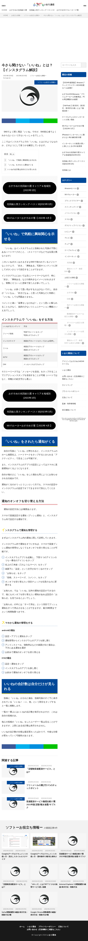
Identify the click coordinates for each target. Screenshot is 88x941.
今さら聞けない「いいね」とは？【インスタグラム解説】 (63, 15)
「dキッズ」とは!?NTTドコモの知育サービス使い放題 (43, 885)
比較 (69, 299)
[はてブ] (37, 120)
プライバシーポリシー (70, 391)
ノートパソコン (72, 213)
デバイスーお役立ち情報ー (74, 324)
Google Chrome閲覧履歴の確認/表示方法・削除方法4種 (43, 913)
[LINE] (51, 120)
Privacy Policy (73, 419)
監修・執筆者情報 (69, 404)
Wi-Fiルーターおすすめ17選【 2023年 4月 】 (29, 218)
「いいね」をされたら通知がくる (19, 165)
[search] (83, 65)
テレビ (68, 238)
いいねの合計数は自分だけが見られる (21, 169)
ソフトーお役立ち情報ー (32, 15)
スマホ (68, 219)
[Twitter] (23, 120)
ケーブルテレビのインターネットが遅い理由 (73, 118)
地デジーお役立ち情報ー (74, 306)
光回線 (70, 262)
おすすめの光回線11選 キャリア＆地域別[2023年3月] (30, 187)
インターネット (72, 256)
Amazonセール (71, 188)
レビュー (69, 231)
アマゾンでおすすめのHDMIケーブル (73, 362)
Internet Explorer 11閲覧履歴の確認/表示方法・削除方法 (72, 885)
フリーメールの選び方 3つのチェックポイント (41, 786)
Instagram (7, 78)
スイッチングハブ (72, 207)
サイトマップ (67, 385)
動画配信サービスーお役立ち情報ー (74, 315)
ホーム (22, 926)
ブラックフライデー (73, 201)
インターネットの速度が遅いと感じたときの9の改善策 (73, 144)
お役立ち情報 (15, 15)
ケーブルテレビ (72, 250)
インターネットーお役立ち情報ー (74, 332)
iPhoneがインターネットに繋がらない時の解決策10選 (73, 136)
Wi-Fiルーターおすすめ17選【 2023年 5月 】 (73, 127)
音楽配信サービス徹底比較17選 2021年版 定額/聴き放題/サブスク (41, 804)
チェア (68, 244)
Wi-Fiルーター (71, 194)
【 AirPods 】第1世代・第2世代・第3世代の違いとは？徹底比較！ (73, 108)
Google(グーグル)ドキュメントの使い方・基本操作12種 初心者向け (43, 855)
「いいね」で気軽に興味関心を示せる (21, 160)
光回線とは (66, 170)
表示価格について (69, 410)
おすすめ (71, 292)
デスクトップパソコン (74, 225)
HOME (4, 10)
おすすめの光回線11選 (18, 10)
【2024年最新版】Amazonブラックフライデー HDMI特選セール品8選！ (73, 85)
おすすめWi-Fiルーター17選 (68, 10)
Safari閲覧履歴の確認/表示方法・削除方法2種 (15, 913)
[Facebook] (9, 120)
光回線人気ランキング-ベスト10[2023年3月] (29, 204)
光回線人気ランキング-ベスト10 (41, 10)
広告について (67, 397)
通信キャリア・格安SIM (73, 270)
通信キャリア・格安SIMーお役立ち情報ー (74, 341)
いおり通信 (66, 370)
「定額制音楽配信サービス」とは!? (40, 770)
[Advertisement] (44, 41)
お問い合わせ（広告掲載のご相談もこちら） (73, 377)
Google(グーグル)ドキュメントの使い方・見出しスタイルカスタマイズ (15, 856)
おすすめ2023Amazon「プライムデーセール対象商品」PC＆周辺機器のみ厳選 (73, 96)
